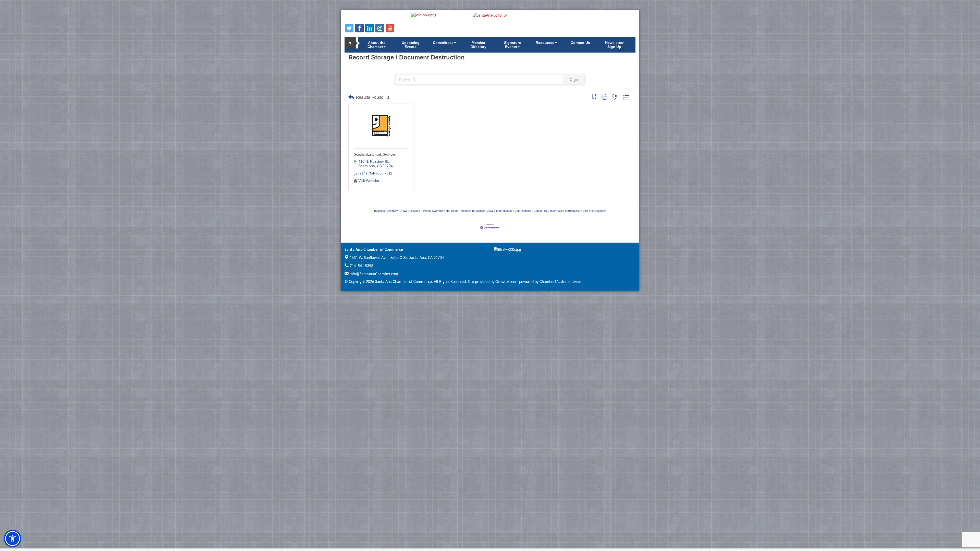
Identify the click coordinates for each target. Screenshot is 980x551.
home (352, 42)
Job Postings (523, 210)
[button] (351, 97)
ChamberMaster (553, 282)
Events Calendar (433, 210)
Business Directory (386, 210)
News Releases (410, 210)
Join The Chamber (594, 210)
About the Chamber (376, 45)
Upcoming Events (411, 45)
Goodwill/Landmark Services (375, 154)
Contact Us (580, 43)
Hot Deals (452, 210)
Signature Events (512, 45)
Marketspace (504, 210)
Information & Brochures (565, 210)
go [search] (576, 80)
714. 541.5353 (361, 266)
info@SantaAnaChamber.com (373, 274)
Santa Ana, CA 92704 (397, 258)
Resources (545, 43)
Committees (443, 43)
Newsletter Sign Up (614, 45)
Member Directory (478, 45)
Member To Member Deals (477, 210)
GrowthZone (505, 282)
